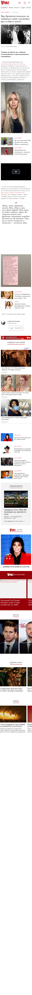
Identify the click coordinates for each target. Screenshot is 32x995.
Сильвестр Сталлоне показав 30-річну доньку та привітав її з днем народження (22, 463)
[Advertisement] (16, 236)
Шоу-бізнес (5, 12)
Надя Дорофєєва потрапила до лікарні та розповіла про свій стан (22, 450)
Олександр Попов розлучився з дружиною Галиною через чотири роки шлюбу (21, 476)
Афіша (16, 701)
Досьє (16, 615)
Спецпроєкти (16, 486)
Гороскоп (17, 435)
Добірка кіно (16, 662)
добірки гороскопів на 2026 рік (16, 567)
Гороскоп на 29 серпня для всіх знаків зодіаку (22, 438)
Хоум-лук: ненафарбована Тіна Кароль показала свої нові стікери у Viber (22, 296)
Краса (16, 301)
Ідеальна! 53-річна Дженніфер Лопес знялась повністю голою (22, 306)
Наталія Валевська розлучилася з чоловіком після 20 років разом (22, 152)
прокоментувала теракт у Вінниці (13, 64)
